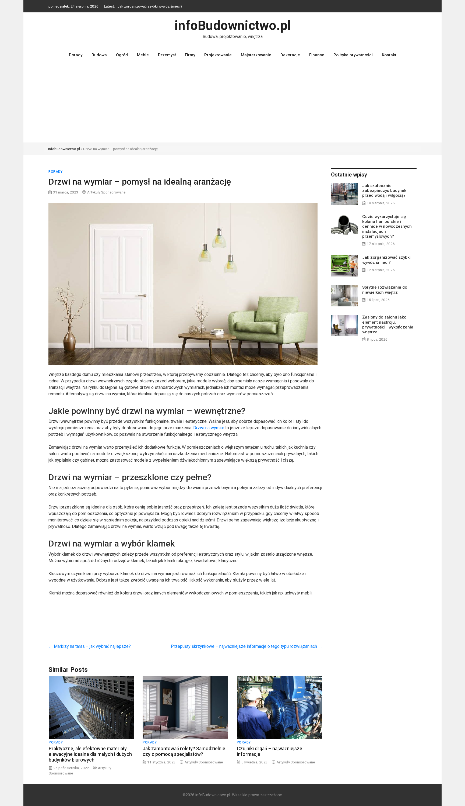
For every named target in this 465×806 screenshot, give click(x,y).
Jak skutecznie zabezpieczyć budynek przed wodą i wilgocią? (384, 190)
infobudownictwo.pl (64, 149)
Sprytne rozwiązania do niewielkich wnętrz (384, 290)
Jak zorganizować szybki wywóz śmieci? (149, 6)
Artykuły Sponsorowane (106, 192)
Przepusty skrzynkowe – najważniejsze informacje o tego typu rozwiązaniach (246, 646)
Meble (143, 55)
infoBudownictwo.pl (232, 25)
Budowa (99, 55)
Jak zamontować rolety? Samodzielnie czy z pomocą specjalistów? (184, 751)
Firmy (190, 55)
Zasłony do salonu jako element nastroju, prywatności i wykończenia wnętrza (387, 324)
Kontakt (389, 55)
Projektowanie (218, 55)
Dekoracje (290, 55)
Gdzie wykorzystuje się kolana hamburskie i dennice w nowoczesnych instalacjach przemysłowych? (387, 226)
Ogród (122, 55)
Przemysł (167, 55)
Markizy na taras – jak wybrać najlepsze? (89, 646)
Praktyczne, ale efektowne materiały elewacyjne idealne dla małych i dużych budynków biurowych (90, 754)
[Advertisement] (232, 102)
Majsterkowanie (256, 55)
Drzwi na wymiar (208, 427)
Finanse (316, 55)
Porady (75, 55)
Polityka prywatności (353, 55)
